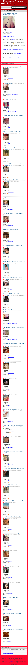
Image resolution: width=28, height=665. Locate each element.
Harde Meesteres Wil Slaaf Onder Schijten (12, 245)
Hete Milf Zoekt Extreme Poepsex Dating (12, 163)
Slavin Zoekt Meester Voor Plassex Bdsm (12, 435)
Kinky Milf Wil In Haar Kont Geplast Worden (13, 425)
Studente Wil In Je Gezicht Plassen (11, 597)
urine (19, 57)
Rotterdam (10, 32)
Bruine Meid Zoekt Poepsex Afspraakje (12, 484)
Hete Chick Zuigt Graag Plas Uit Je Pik (12, 516)
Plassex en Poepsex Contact (10, 10)
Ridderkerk (10, 225)
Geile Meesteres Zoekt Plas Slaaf (10, 581)
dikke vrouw (11, 57)
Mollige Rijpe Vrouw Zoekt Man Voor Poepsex (13, 565)
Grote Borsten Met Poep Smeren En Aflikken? (13, 629)
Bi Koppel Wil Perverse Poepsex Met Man (12, 229)
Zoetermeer (6, 410)
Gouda (6, 630)
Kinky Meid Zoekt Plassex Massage (11, 533)
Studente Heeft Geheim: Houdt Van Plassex (13, 82)
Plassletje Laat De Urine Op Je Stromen (12, 393)
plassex (15, 57)
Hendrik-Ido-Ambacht (8, 312)
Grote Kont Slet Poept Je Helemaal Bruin (12, 613)
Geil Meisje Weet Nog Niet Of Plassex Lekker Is (14, 179)
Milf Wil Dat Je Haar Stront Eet (10, 549)
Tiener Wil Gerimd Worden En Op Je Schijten (13, 377)
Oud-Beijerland (7, 279)
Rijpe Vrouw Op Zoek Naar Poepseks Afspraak (13, 327)
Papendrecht (7, 470)
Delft (5, 378)
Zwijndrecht (6, 436)
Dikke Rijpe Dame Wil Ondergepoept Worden (13, 500)
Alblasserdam (7, 346)
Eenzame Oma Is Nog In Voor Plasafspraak (13, 213)
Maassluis (6, 566)
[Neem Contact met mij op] (8, 36)
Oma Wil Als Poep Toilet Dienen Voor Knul (12, 409)
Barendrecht (7, 181)
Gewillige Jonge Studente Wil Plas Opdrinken (13, 468)
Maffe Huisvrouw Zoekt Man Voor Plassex (12, 277)
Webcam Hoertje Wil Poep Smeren (11, 98)
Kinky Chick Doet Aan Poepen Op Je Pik (12, 131)
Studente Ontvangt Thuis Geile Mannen (12, 360)
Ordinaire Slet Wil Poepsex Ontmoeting (12, 66)
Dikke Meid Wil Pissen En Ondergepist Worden (10, 14)
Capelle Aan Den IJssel (8, 83)
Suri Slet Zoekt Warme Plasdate (10, 147)
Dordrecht (6, 598)
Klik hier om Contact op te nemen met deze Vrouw (13, 49)
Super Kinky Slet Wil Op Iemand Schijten (12, 293)
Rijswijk (6, 502)
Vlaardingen (7, 247)
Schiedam (6, 117)
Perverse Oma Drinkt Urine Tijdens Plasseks (13, 115)
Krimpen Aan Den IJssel (8, 149)
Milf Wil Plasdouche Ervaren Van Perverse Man (14, 261)
